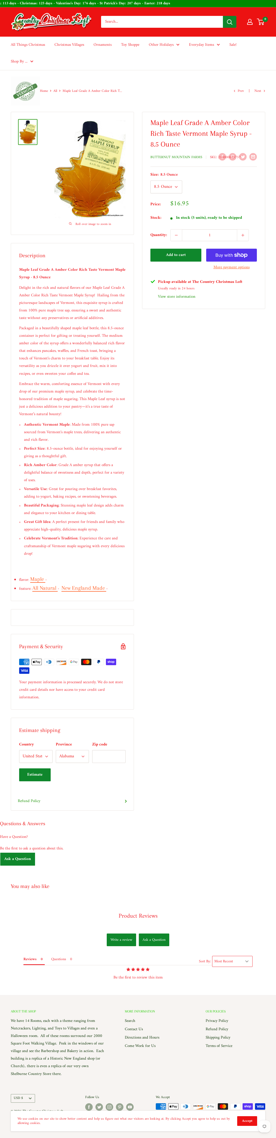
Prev (241, 91)
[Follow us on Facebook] (89, 1107)
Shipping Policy (218, 1037)
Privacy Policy (217, 1021)
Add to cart (176, 255)
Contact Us (134, 1029)
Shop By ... (19, 61)
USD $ (18, 1098)
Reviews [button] (30, 959)
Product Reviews (138, 916)
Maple (37, 579)
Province (64, 744)
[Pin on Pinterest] (232, 157)
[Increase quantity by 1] (243, 235)
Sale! (233, 44)
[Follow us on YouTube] (130, 1107)
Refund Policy (29, 801)
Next (257, 91)
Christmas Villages (69, 44)
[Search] (229, 22)
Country (26, 744)
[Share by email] (253, 157)
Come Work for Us (140, 1046)
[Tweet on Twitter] (243, 157)
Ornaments (103, 44)
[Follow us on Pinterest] (119, 1107)
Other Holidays (161, 44)
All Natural (45, 588)
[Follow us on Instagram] (109, 1107)
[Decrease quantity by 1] (176, 235)
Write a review (121, 939)
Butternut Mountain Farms (176, 157)
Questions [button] (58, 959)
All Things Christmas (28, 44)
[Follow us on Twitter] (99, 1107)
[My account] (250, 22)
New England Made (83, 588)
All (55, 91)
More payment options (231, 267)
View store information (176, 296)
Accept (247, 1121)
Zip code (99, 744)
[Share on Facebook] (222, 157)
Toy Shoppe (130, 44)
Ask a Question (17, 859)
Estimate (35, 774)
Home (44, 91)
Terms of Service (219, 1046)
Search (130, 1021)
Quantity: (158, 235)
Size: (164, 174)
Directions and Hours (142, 1037)
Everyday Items (201, 44)
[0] (260, 22)
